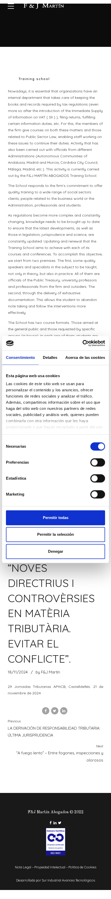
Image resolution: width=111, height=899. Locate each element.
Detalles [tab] (50, 357)
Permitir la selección (55, 534)
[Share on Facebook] (45, 710)
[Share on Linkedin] (63, 710)
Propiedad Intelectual (49, 867)
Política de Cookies (82, 867)
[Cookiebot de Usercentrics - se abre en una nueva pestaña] (82, 343)
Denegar (55, 551)
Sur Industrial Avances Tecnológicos (68, 880)
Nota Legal (23, 867)
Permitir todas (55, 517)
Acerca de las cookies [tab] (85, 357)
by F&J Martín (48, 672)
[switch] (97, 462)
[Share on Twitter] (54, 710)
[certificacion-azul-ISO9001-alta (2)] (55, 841)
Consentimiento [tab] (20, 357)
